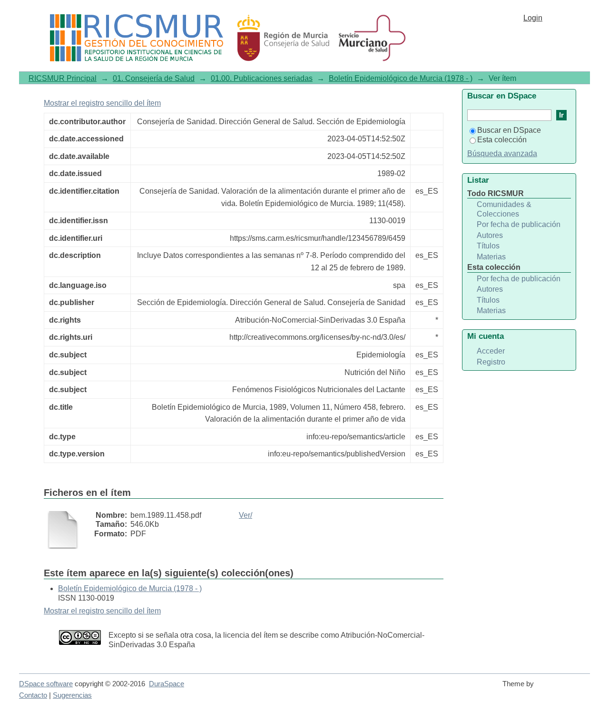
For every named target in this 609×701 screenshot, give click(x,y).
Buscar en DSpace (509, 130)
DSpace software (46, 684)
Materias (491, 257)
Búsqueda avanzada (502, 153)
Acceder (491, 351)
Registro (491, 362)
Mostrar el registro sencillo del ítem (102, 103)
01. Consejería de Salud (154, 78)
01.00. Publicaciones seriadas (262, 78)
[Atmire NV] (564, 688)
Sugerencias (72, 695)
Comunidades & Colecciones (504, 209)
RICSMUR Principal (63, 78)
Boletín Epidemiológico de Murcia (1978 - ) (400, 78)
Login (532, 18)
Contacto (33, 695)
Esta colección (502, 140)
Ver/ (245, 515)
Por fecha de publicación (518, 224)
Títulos (488, 246)
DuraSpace (166, 684)
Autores (490, 235)
